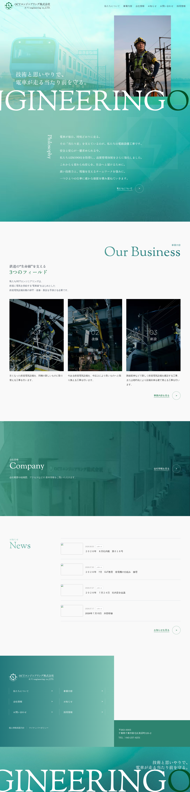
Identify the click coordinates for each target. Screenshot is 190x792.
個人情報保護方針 (16, 727)
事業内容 (127, 6)
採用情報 (181, 6)
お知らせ (152, 6)
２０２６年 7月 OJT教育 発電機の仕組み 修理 (111, 571)
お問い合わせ (166, 6)
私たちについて (112, 6)
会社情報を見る (161, 468)
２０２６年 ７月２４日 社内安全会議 (105, 592)
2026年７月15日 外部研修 (100, 613)
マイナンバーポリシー (38, 727)
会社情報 (139, 6)
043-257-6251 (132, 737)
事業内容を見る (161, 395)
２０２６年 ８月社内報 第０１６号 (104, 551)
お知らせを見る (161, 630)
